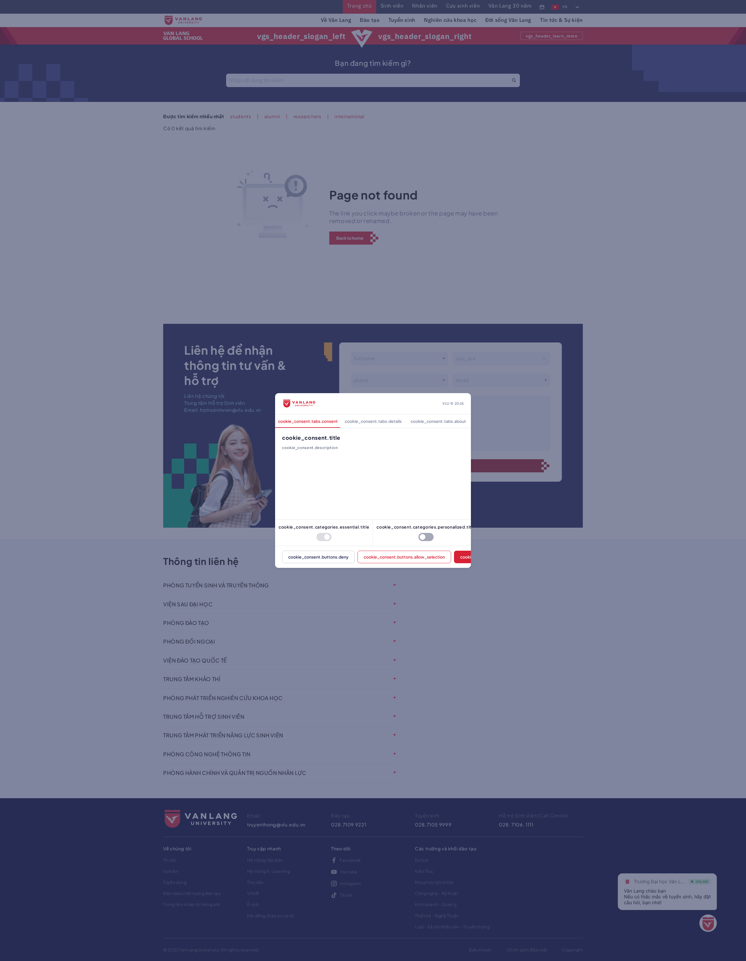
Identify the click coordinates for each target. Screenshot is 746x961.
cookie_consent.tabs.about (438, 421)
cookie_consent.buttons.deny (318, 556)
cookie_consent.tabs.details (373, 421)
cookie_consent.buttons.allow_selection (404, 556)
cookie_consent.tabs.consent (308, 421)
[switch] (324, 537)
